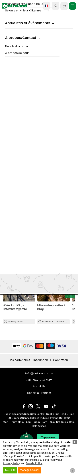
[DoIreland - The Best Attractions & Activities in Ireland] (14, 6)
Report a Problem (39, 393)
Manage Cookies (29, 470)
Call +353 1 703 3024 (39, 379)
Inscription (40, 360)
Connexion (60, 360)
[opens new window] (25, 405)
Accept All (10, 470)
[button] (55, 5)
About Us (39, 386)
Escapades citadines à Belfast (25, 4)
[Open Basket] (64, 6)
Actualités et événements (27, 23)
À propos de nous (17, 53)
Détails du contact (17, 46)
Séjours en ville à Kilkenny (23, 10)
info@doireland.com (39, 373)
